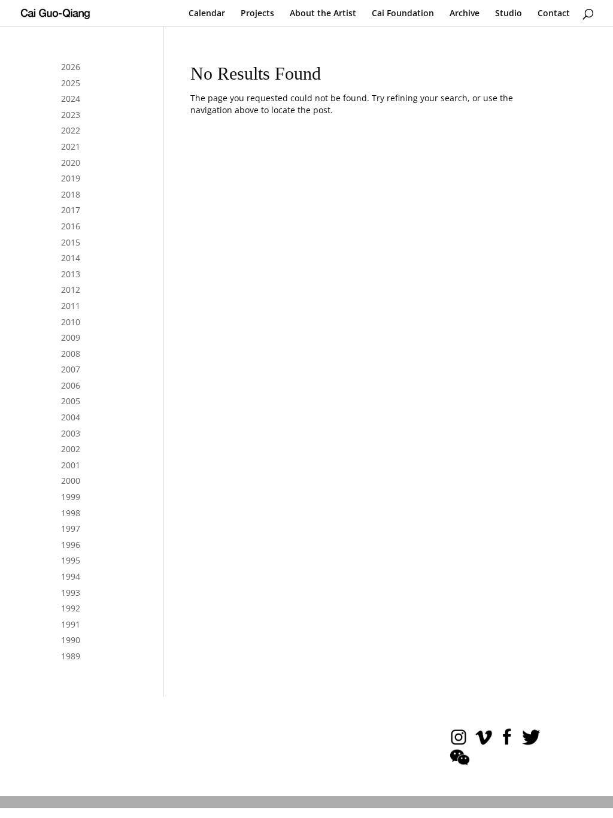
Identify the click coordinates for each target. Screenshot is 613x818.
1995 (70, 560)
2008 (70, 353)
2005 (70, 401)
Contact (554, 14)
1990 (70, 640)
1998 (70, 513)
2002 (70, 449)
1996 (70, 544)
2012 (70, 289)
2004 (70, 417)
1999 (70, 496)
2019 (70, 178)
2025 (70, 83)
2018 (70, 194)
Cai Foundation (403, 14)
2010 (70, 322)
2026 (70, 66)
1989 (70, 656)
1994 (70, 576)
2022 (70, 130)
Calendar (207, 14)
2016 (70, 226)
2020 (70, 162)
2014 (70, 257)
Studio (508, 14)
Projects (257, 14)
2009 (70, 337)
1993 (70, 592)
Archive (465, 14)
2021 (70, 146)
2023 (70, 114)
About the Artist (323, 14)
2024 (70, 98)
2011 (70, 305)
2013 (70, 274)
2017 (70, 210)
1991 (70, 624)
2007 (70, 369)
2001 (70, 465)
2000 (70, 480)
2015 (70, 242)
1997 (70, 528)
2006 (70, 385)
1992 (70, 608)
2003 (70, 433)
